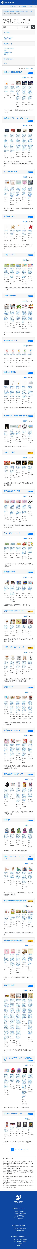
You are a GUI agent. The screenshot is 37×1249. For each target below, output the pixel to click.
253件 (25, 457)
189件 (25, 538)
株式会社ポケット (10, 340)
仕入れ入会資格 (20, 1230)
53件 (26, 779)
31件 (26, 1065)
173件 (25, 577)
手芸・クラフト (8, 39)
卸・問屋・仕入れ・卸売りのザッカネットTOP (18, 11)
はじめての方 (13, 6)
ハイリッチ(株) (9, 452)
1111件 (24, 77)
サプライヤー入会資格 (20, 1241)
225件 (25, 496)
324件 (25, 346)
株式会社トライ (9, 572)
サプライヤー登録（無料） (20, 1239)
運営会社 (20, 1218)
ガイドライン (20, 1245)
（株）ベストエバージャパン (14, 647)
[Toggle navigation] (33, 2)
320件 (25, 377)
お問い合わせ (20, 1215)
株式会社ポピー (9, 216)
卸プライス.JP (9, 985)
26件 (26, 1119)
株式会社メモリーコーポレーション (17, 118)
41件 (26, 825)
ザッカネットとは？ (20, 1211)
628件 (25, 260)
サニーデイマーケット (12, 533)
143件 (26, 616)
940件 (25, 125)
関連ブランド (8, 44)
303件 (25, 421)
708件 (25, 177)
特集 (5, 63)
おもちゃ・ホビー (9, 37)
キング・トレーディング (13, 1113)
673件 (25, 222)
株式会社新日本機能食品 (13, 72)
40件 (26, 864)
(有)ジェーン (9, 687)
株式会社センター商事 (12, 491)
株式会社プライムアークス (14, 774)
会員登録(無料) (23, 6)
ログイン (33, 6)
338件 (25, 301)
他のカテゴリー (9, 59)
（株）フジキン (9, 255)
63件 (25, 736)
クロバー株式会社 (10, 172)
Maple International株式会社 (15, 901)
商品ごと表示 (29, 68)
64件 (26, 692)
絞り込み (7, 32)
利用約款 (20, 1243)
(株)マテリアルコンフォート (14, 611)
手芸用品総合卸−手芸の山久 (14, 940)
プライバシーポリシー (20, 1217)
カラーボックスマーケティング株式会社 (18, 1059)
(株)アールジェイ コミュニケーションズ (17, 857)
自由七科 (7, 820)
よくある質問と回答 (20, 1213)
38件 (26, 946)
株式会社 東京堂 (10, 372)
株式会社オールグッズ (12, 730)
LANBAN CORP (10, 296)
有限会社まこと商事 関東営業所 (15, 416)
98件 (25, 652)
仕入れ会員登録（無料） (20, 1228)
